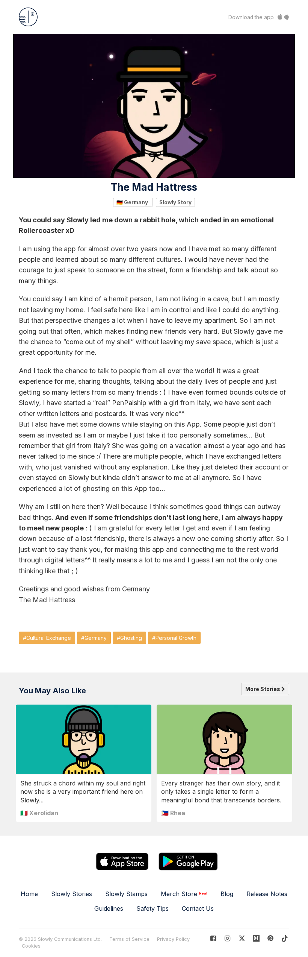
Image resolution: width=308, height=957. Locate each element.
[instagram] (227, 938)
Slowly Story (175, 202)
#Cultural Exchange (47, 638)
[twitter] (241, 938)
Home (29, 894)
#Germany (94, 638)
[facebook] (213, 938)
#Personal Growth (174, 638)
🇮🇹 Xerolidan (39, 813)
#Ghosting (129, 638)
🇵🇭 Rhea (173, 813)
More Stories (263, 689)
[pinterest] (256, 938)
